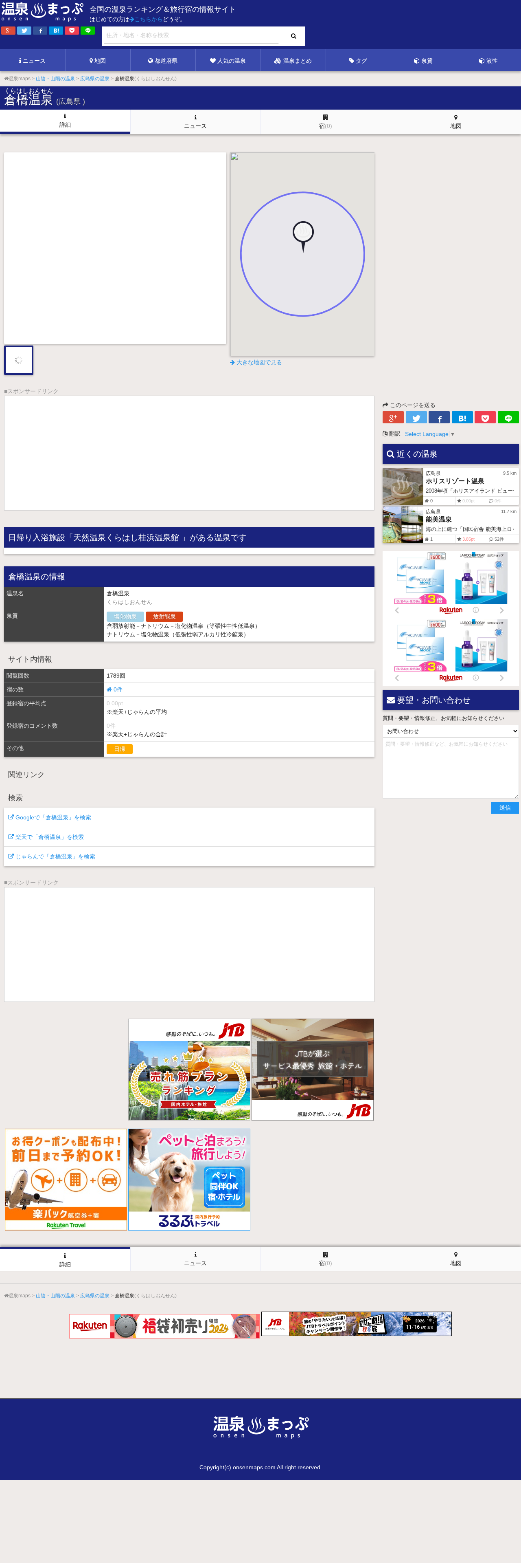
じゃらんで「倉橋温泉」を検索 (54, 856)
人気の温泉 (231, 60)
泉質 (427, 60)
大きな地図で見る (258, 362)
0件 (117, 689)
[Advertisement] (354, 25)
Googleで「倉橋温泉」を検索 (52, 817)
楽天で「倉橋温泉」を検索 (49, 837)
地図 (100, 60)
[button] (302, 238)
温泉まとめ (297, 60)
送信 (505, 807)
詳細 (65, 124)
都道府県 (166, 60)
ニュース (34, 60)
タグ (361, 60)
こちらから (148, 19)
